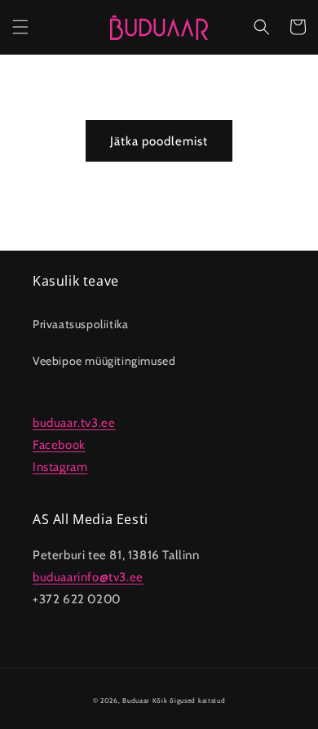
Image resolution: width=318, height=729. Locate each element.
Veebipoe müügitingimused (104, 360)
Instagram (60, 467)
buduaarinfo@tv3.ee (88, 577)
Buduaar (136, 700)
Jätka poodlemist (159, 141)
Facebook (59, 445)
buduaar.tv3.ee (74, 423)
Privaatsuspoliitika (80, 324)
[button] (20, 27)
